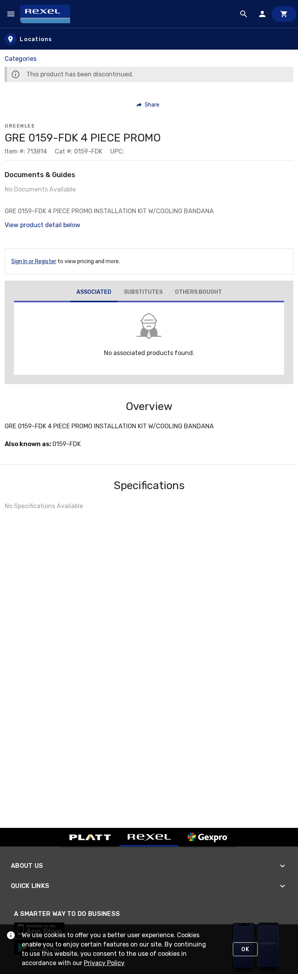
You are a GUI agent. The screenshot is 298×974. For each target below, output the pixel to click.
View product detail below (42, 225)
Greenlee (20, 126)
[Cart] (284, 14)
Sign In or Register (33, 261)
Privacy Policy (104, 963)
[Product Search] (243, 14)
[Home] (48, 14)
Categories (20, 58)
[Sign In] (262, 14)
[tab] (94, 293)
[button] (148, 105)
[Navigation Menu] (11, 14)
